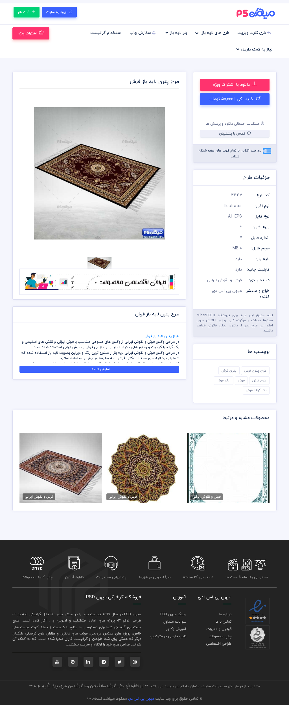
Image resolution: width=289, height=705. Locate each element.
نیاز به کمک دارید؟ (256, 49)
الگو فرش (223, 380)
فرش (241, 380)
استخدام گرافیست (106, 33)
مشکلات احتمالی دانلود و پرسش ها (233, 123)
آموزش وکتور (176, 629)
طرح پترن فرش (255, 370)
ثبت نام (24, 12)
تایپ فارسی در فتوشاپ (168, 636)
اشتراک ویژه (27, 33)
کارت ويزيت (29, 627)
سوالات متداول (174, 621)
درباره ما (225, 614)
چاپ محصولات (220, 636)
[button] (31, 173)
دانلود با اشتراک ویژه (232, 85)
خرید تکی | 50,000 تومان (232, 99)
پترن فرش (229, 370)
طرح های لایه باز (214, 33)
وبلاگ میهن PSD (173, 614)
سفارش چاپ (141, 33)
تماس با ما (223, 621)
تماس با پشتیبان (232, 133)
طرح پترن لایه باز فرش (161, 336)
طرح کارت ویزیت (252, 33)
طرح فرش (259, 380)
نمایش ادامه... (99, 369)
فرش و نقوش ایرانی (224, 280)
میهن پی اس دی (141, 698)
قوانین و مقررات (218, 629)
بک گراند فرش (256, 390)
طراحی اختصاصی (218, 643)
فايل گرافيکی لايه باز (33, 614)
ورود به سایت (57, 12)
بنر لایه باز (177, 33)
